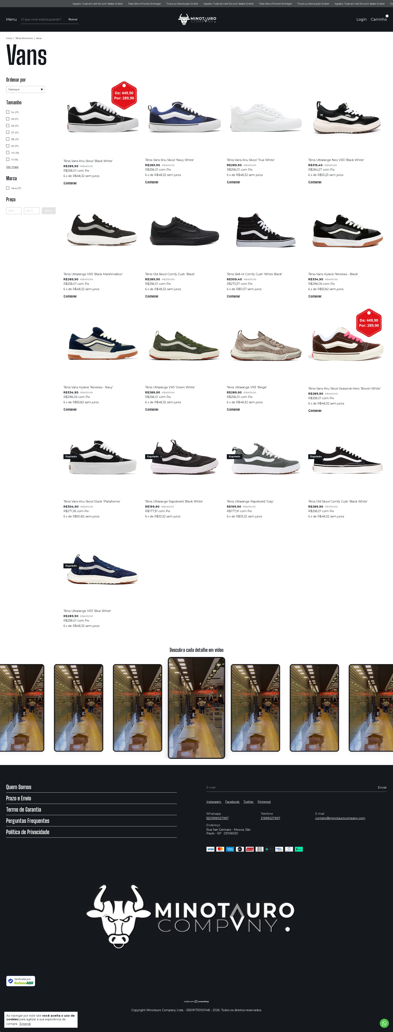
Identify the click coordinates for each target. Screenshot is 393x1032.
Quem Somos (18, 786)
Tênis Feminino (24, 38)
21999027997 (270, 818)
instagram (214, 802)
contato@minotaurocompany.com (340, 818)
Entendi (25, 1024)
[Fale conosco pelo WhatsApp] (384, 1023)
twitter (248, 802)
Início (9, 38)
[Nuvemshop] (196, 1002)
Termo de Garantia (23, 809)
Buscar (73, 19)
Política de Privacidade (27, 831)
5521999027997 (217, 818)
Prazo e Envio (18, 798)
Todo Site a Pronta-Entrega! (99, 3)
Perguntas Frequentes (27, 820)
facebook (232, 802)
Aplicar (49, 210)
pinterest (264, 802)
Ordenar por (16, 80)
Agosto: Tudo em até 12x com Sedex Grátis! (52, 3)
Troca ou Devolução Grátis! (137, 3)
